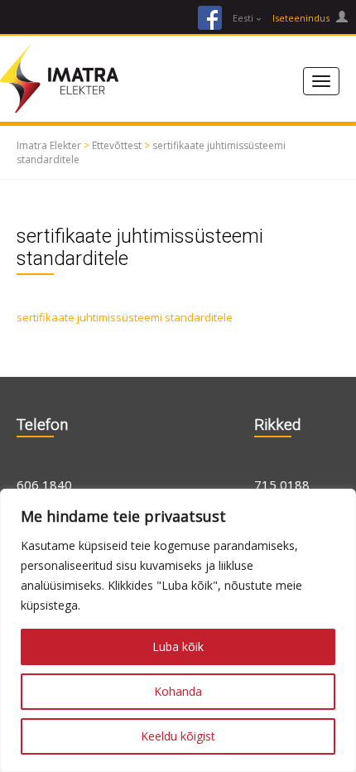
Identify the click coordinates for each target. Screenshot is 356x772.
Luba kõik (178, 646)
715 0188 (282, 484)
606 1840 (44, 484)
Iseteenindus (302, 18)
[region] (178, 630)
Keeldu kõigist (178, 736)
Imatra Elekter (49, 145)
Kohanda (178, 691)
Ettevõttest (117, 145)
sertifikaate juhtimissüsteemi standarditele (125, 317)
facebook (210, 18)
